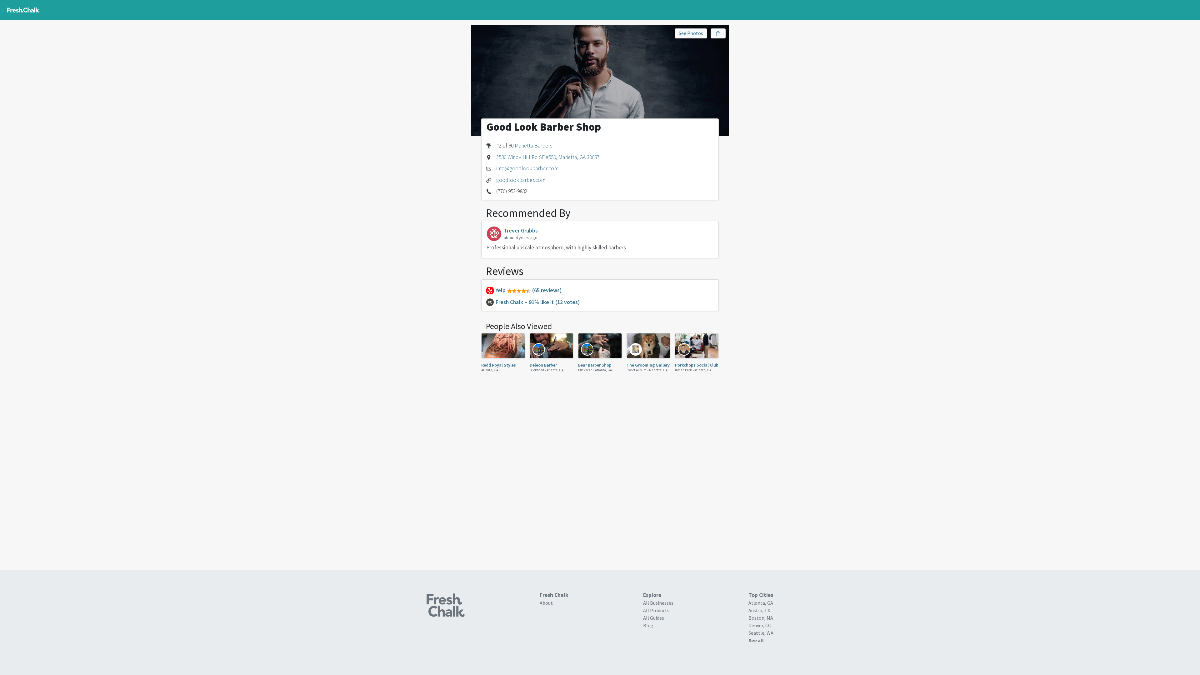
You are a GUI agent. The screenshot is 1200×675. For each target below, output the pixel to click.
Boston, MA (760, 618)
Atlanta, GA (489, 370)
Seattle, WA (760, 633)
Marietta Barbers (533, 145)
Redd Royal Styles (498, 365)
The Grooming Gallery (648, 365)
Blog (648, 625)
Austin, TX (759, 610)
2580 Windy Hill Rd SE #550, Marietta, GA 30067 (547, 157)
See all (756, 640)
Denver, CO (760, 625)
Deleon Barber (543, 365)
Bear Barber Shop (595, 365)
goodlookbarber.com (520, 180)
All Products (656, 610)
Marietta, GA (658, 370)
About (546, 603)
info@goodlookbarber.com (527, 168)
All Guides (653, 618)
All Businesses (658, 603)
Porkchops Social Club (696, 365)
